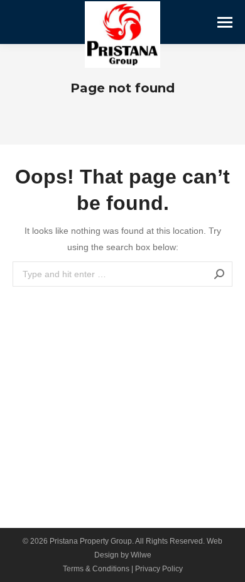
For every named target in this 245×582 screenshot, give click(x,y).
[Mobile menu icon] (224, 22)
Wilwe (141, 555)
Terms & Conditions (96, 568)
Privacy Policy (159, 568)
